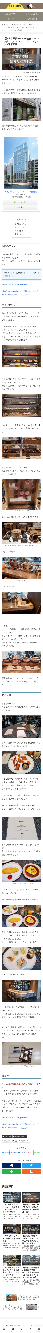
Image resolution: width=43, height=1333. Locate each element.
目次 (18, 219)
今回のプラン (21, 224)
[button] (38, 641)
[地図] (29, 197)
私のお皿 (20, 231)
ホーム (31, 1325)
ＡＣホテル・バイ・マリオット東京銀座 (21, 192)
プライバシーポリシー (12, 1325)
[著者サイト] (11, 1165)
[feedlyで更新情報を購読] (11, 1171)
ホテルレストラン (20, 1136)
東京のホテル (25, 1141)
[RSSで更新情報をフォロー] (31, 1171)
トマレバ (24, 194)
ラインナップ (21, 227)
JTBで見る (20, 207)
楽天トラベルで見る (20, 202)
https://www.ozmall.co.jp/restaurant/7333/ (18, 284)
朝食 (16, 1141)
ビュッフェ (7, 1136)
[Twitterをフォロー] (31, 1165)
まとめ (19, 234)
